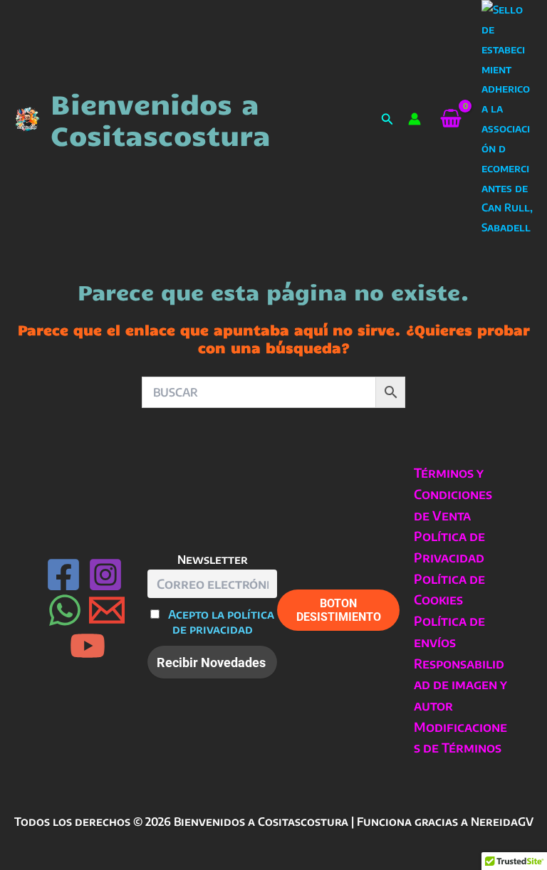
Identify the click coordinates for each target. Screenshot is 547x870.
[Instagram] (105, 574)
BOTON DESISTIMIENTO (338, 610)
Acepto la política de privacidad (221, 621)
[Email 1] (107, 610)
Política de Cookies (449, 589)
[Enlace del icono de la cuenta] (414, 118)
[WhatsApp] (65, 610)
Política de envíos (449, 631)
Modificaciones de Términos (460, 737)
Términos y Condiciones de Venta (453, 493)
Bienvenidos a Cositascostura (161, 119)
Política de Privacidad (449, 546)
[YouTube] (87, 646)
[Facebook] (63, 574)
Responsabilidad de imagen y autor (460, 684)
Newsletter (212, 559)
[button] (387, 119)
